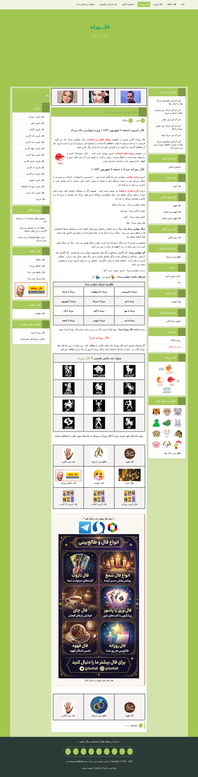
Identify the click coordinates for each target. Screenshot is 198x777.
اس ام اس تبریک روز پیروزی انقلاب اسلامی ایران (169, 111)
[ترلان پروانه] (99, 97)
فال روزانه (144, 4)
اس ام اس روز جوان (171, 119)
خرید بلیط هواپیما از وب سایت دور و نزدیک (32, 239)
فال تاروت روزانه (37, 117)
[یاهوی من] (130, 751)
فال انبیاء (177, 186)
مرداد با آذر (68, 311)
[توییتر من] (91, 751)
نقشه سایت (87, 768)
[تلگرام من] (122, 751)
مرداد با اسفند (68, 320)
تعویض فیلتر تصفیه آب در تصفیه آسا (31, 220)
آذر (93, 277)
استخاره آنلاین (128, 4)
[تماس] (99, 751)
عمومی (127, 725)
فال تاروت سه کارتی (35, 142)
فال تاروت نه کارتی (36, 167)
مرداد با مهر (129, 311)
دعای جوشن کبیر (173, 276)
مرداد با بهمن (99, 320)
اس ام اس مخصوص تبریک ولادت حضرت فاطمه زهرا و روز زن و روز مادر (168, 144)
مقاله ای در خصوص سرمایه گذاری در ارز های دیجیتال (33, 229)
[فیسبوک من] (114, 751)
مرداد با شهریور (68, 301)
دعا (179, 282)
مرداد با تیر (129, 301)
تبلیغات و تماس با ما (86, 4)
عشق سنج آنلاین (173, 321)
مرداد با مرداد (99, 301)
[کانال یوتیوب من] (76, 751)
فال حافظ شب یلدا (36, 272)
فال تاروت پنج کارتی (35, 155)
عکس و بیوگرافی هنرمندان (32, 339)
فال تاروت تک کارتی (35, 136)
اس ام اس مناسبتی (108, 4)
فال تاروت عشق (37, 180)
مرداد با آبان (99, 311)
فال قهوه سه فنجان (172, 212)
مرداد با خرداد (68, 292)
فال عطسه (40, 313)
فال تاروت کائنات (37, 129)
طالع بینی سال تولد (172, 453)
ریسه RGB (176, 340)
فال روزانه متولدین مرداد (121, 112)
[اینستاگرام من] (107, 751)
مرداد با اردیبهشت (99, 292)
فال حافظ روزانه (37, 266)
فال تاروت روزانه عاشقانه (33, 186)
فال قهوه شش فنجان (171, 218)
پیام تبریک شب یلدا (36, 278)
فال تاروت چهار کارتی (34, 148)
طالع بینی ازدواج (173, 257)
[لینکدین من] (68, 751)
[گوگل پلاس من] (83, 751)
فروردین (106, 277)
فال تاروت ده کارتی (35, 174)
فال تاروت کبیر (38, 123)
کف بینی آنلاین (174, 237)
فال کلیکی (176, 302)
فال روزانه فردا (38, 333)
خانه (183, 4)
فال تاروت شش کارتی (34, 161)
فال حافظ (171, 4)
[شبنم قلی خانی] (67, 97)
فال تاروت (158, 4)
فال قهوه (177, 205)
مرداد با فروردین (129, 292)
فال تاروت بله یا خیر (35, 193)
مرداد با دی (130, 320)
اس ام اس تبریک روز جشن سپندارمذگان (169, 127)
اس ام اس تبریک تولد (171, 135)
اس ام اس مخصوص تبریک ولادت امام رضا (170, 102)
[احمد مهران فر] (131, 97)
